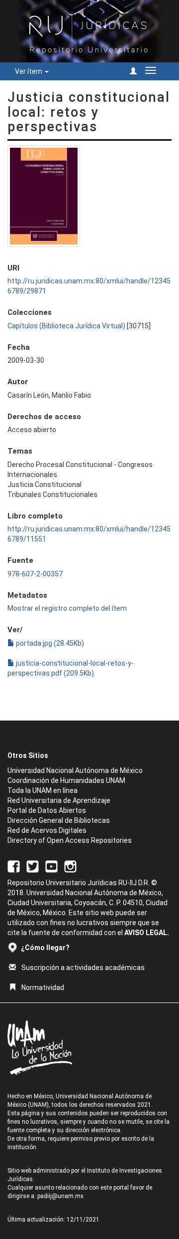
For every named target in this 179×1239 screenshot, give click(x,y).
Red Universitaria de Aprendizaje (58, 800)
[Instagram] (70, 866)
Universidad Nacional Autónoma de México (75, 770)
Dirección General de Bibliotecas (58, 820)
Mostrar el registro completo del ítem (67, 608)
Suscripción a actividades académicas (83, 968)
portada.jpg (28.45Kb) (49, 643)
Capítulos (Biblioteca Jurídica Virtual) (66, 326)
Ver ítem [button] (29, 71)
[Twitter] (32, 866)
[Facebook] (13, 866)
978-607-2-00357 (35, 574)
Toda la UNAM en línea (42, 790)
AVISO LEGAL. (146, 933)
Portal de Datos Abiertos (46, 810)
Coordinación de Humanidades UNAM (66, 780)
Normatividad (42, 987)
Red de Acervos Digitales (47, 830)
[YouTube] (51, 866)
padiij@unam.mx (60, 1196)
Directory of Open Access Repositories (69, 840)
